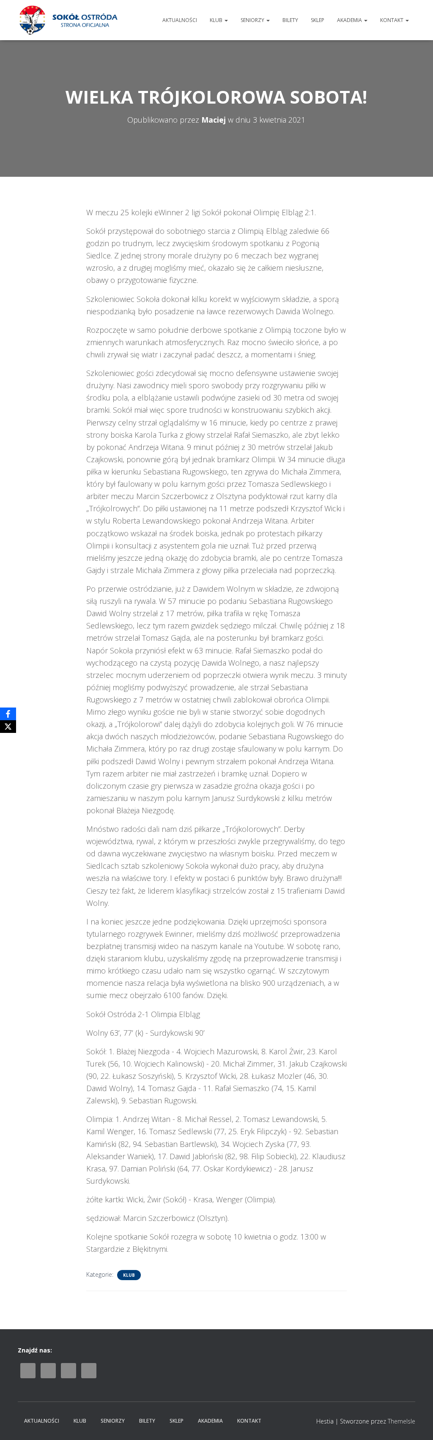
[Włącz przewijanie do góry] (416, 1423)
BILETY (290, 20)
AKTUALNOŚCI (179, 20)
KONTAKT (392, 20)
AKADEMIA (350, 20)
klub (129, 1275)
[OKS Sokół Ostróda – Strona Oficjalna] (68, 20)
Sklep (317, 20)
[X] (8, 726)
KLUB (217, 20)
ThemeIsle (401, 1421)
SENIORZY (253, 20)
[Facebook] (8, 714)
